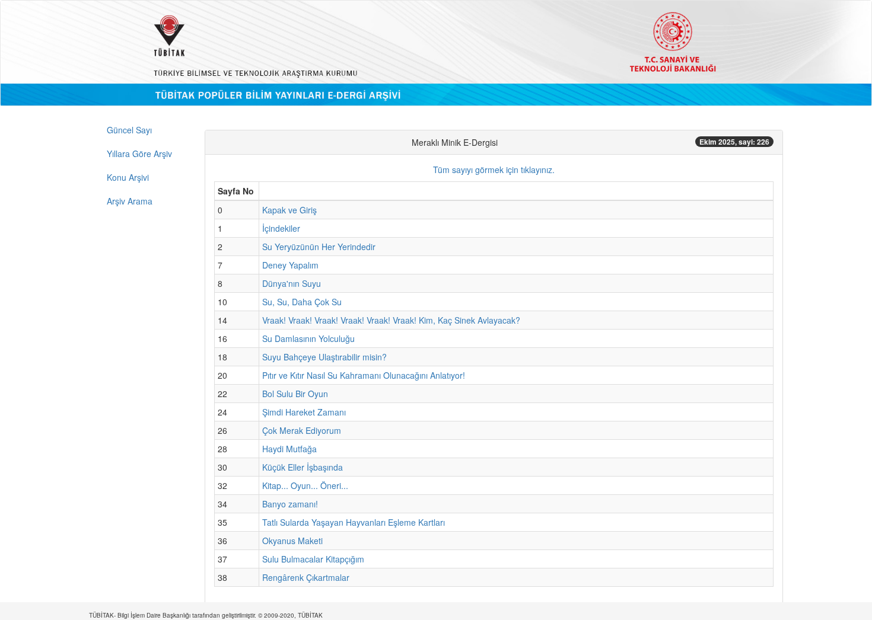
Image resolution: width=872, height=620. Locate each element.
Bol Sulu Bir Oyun (295, 394)
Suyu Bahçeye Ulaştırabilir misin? (324, 357)
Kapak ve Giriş (289, 210)
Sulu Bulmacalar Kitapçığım (313, 559)
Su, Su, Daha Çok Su (302, 302)
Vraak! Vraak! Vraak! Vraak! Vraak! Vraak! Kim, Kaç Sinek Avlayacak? (391, 320)
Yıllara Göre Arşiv (139, 153)
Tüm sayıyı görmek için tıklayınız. (494, 169)
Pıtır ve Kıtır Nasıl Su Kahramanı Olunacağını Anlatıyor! (363, 375)
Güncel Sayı (129, 130)
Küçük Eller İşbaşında (302, 467)
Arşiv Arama (129, 201)
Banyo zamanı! (290, 504)
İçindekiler (281, 228)
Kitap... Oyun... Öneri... (305, 485)
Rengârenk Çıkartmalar (305, 577)
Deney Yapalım (290, 265)
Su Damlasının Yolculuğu (308, 338)
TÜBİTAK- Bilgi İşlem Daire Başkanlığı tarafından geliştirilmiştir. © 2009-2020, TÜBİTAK (206, 615)
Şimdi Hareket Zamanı (304, 412)
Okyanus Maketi (292, 541)
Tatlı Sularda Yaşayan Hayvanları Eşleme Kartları (353, 522)
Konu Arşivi (128, 177)
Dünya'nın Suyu (291, 283)
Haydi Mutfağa (289, 449)
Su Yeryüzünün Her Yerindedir (318, 247)
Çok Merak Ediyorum (301, 430)
